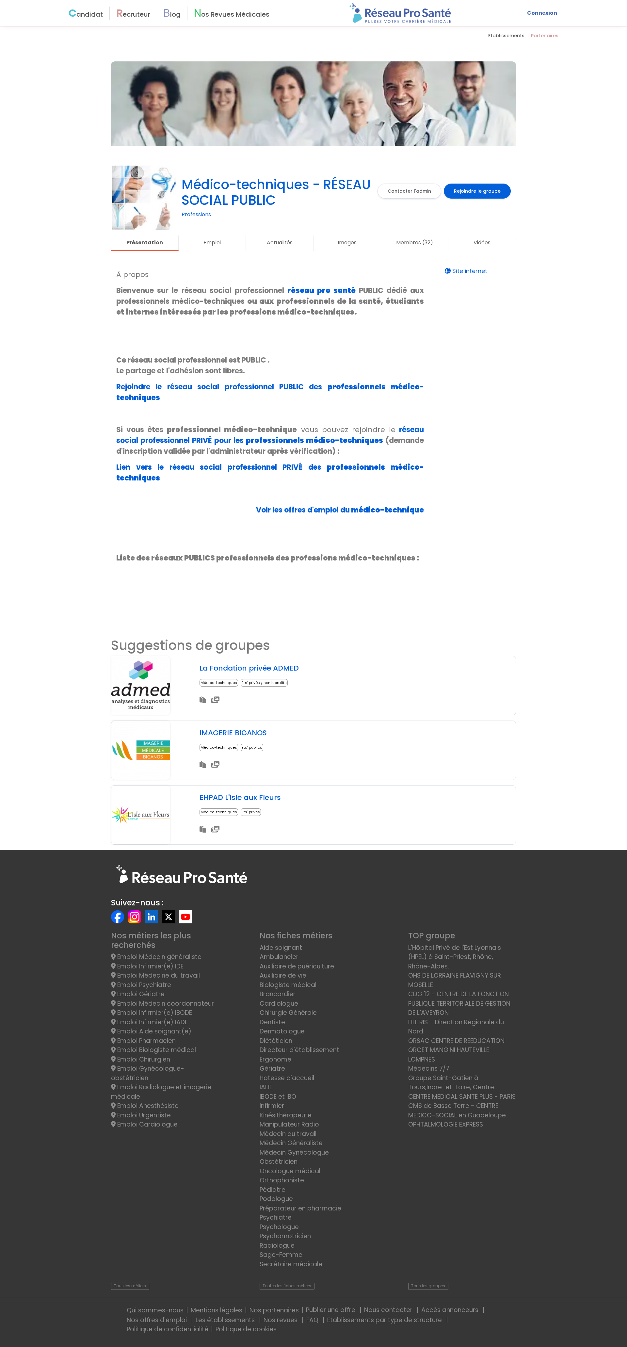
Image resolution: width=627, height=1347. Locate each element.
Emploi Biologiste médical (156, 1050)
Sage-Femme (281, 1254)
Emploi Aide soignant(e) (153, 1031)
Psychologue (279, 1227)
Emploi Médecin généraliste (158, 956)
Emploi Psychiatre (143, 985)
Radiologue (277, 1245)
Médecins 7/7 (428, 1068)
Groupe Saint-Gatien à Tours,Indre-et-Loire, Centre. (451, 1083)
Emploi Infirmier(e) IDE (150, 966)
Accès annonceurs (450, 1310)
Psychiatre (276, 1217)
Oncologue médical (290, 1171)
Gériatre (272, 1068)
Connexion (542, 13)
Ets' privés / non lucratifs (264, 682)
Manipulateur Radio (289, 1124)
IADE (266, 1087)
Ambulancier (279, 956)
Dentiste (272, 1022)
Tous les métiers (130, 1286)
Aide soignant (281, 947)
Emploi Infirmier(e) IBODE (154, 1012)
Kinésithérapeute (286, 1115)
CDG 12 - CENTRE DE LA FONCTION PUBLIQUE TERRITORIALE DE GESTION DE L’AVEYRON (459, 1003)
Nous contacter (389, 1310)
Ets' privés (251, 812)
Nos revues (281, 1320)
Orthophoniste (282, 1180)
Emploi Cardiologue (147, 1124)
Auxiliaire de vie (283, 975)
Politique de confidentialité (167, 1329)
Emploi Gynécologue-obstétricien (147, 1073)
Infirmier (272, 1105)
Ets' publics (252, 747)
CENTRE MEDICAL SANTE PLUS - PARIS (462, 1096)
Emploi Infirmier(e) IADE (152, 1022)
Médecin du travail (289, 1133)
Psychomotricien (285, 1236)
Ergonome (275, 1059)
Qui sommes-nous (155, 1310)
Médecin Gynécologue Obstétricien (294, 1157)
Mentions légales (216, 1310)
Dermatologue (282, 1031)
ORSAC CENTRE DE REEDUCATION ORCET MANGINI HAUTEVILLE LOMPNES (456, 1050)
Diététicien (276, 1040)
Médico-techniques (219, 682)
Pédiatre (272, 1189)
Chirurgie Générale (288, 1012)
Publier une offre (331, 1310)
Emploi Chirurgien (143, 1059)
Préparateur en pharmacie (300, 1208)
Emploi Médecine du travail (158, 975)
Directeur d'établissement (299, 1050)
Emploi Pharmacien (146, 1040)
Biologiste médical (288, 985)
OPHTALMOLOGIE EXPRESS (445, 1124)
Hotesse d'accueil (287, 1078)
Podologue (276, 1198)
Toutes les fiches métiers (287, 1286)
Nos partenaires (274, 1310)
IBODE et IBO (278, 1096)
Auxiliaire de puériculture (297, 966)
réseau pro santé (321, 290)
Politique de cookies (246, 1329)
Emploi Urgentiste (143, 1115)
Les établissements (226, 1320)
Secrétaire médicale (291, 1264)
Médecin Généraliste (291, 1143)
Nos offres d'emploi (157, 1320)
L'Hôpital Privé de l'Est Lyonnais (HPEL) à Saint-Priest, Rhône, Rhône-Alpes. (454, 957)
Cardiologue (279, 1003)
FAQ (313, 1320)
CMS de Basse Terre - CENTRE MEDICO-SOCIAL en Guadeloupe (457, 1110)
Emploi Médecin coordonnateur (165, 1003)
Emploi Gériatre (140, 994)
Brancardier (278, 994)
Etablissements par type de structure (385, 1320)
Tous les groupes (428, 1286)
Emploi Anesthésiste (147, 1105)
